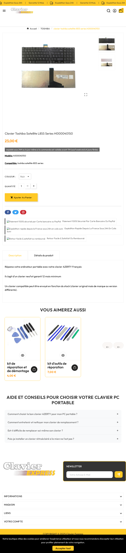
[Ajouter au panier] (34, 369)
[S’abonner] (119, 474)
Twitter (15, 212)
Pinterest (23, 212)
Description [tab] (15, 255)
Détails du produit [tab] (43, 255)
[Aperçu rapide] (22, 355)
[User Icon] (114, 11)
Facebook (8, 212)
